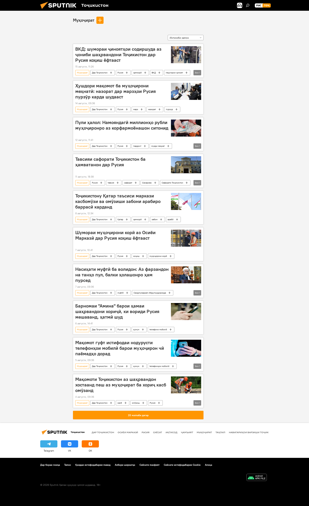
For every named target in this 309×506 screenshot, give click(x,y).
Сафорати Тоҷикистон (172, 182)
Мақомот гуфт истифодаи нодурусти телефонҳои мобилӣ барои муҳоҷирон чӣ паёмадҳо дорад (119, 348)
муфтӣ (120, 292)
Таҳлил (220, 432)
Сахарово (147, 182)
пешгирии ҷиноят (174, 72)
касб (119, 402)
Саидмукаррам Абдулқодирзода (150, 292)
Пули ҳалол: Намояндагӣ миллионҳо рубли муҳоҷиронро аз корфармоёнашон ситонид (121, 125)
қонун (136, 329)
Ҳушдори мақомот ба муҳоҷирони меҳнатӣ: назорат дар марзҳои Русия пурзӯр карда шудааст (115, 91)
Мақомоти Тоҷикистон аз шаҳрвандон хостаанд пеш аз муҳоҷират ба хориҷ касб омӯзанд (120, 384)
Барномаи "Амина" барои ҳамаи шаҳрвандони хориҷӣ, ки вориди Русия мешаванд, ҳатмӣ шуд (117, 311)
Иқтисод (171, 432)
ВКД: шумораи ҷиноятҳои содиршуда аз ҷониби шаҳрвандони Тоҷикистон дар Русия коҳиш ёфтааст (118, 54)
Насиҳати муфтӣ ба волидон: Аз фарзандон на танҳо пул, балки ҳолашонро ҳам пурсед (122, 274)
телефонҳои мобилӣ (159, 366)
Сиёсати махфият (149, 464)
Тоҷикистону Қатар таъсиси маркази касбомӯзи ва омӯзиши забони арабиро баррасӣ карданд (118, 201)
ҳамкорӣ (137, 72)
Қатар (120, 219)
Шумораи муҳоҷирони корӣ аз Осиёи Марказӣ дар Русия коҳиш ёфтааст (115, 235)
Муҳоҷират (83, 20)
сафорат (128, 182)
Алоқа (208, 464)
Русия (120, 72)
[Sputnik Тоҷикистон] (59, 9)
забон (155, 219)
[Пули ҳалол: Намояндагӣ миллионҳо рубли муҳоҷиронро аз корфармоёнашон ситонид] (186, 128)
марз (135, 109)
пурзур (169, 109)
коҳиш (136, 256)
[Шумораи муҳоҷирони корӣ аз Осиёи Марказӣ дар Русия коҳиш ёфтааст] (186, 238)
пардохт (137, 146)
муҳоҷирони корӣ (158, 256)
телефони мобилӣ (158, 329)
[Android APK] (256, 478)
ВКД (154, 72)
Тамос (67, 464)
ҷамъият (187, 432)
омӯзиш (136, 402)
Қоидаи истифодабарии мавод (93, 464)
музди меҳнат (158, 146)
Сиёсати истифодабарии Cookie (182, 464)
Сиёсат (157, 432)
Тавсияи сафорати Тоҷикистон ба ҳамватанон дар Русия (110, 162)
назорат (152, 109)
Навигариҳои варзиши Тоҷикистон (253, 432)
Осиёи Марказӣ (128, 432)
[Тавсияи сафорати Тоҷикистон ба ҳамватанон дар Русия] (186, 164)
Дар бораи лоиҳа (50, 464)
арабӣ (170, 219)
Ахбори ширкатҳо (125, 464)
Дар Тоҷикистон (99, 72)
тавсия (111, 182)
